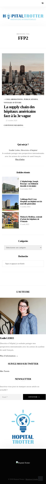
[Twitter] (26, 159)
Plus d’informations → (9, 356)
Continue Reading (14, 125)
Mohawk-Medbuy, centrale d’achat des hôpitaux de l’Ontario (31, 219)
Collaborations (14, 99)
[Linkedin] (30, 159)
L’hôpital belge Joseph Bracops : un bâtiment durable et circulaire (29, 183)
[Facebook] (17, 467)
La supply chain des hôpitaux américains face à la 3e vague (20, 111)
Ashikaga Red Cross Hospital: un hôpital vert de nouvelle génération (31, 201)
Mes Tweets (4, 371)
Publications (31, 99)
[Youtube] (28, 159)
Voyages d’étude (12, 103)
